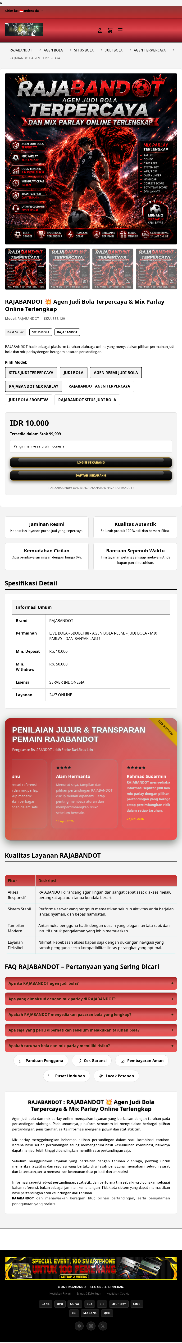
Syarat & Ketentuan (89, 1293)
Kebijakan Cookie (118, 1293)
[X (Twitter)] (102, 1326)
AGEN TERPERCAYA (150, 50)
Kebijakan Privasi (60, 1293)
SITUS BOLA (84, 50)
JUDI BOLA (114, 50)
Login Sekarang (91, 462)
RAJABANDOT (20, 50)
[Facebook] (79, 1326)
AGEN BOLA (53, 50)
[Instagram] (91, 1326)
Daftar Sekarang (91, 475)
